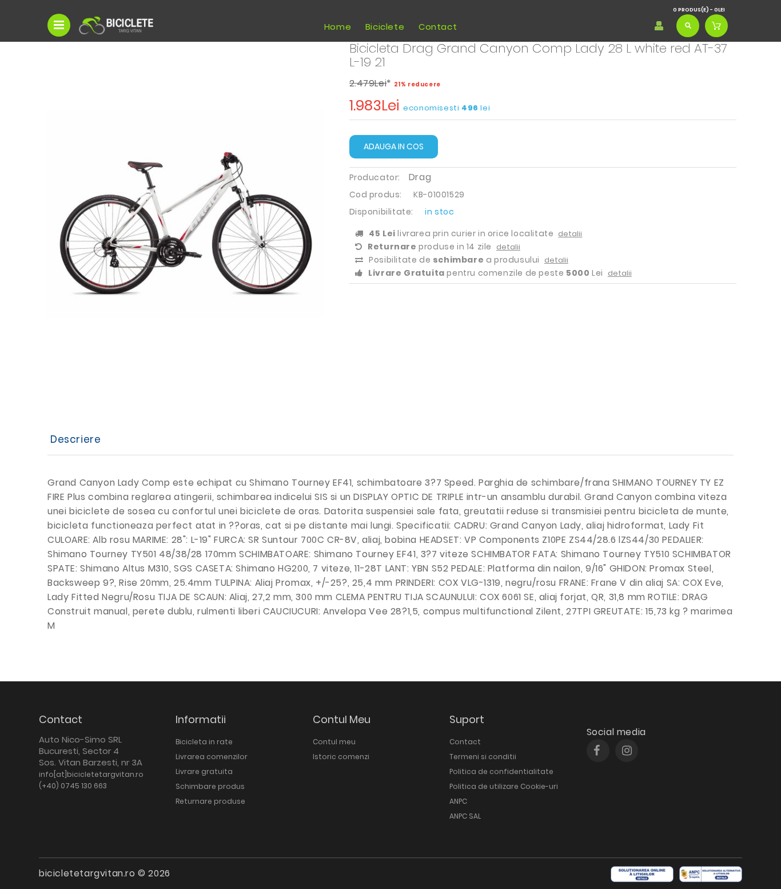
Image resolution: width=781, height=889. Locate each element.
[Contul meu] (659, 25)
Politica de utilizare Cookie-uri (503, 786)
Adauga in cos (394, 146)
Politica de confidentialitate (501, 771)
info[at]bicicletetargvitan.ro (91, 774)
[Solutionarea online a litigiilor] (642, 874)
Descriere (75, 439)
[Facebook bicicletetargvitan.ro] (596, 750)
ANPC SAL (465, 816)
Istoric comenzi (341, 756)
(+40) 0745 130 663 (73, 786)
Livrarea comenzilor (212, 756)
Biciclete (384, 27)
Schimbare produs (210, 786)
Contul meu (334, 742)
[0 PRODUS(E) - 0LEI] (716, 25)
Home (337, 27)
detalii (570, 233)
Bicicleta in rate (204, 742)
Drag (420, 177)
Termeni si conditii (482, 756)
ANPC (458, 801)
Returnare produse (210, 801)
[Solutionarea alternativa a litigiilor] (710, 874)
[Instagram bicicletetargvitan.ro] (627, 750)
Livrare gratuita (204, 771)
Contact (438, 27)
